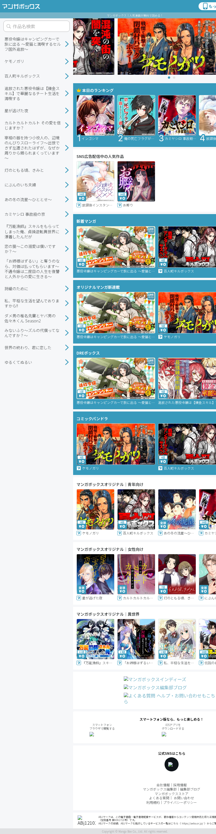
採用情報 (180, 784)
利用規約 (153, 802)
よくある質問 (159, 797)
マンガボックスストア (171, 793)
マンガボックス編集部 (160, 789)
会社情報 (163, 784)
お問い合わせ (184, 797)
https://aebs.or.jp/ (192, 823)
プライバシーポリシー (180, 802)
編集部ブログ (190, 789)
